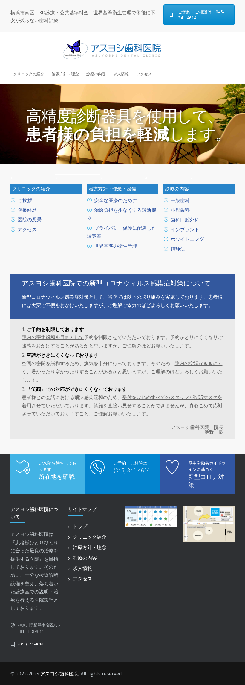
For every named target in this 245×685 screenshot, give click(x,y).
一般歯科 (180, 200)
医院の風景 (30, 219)
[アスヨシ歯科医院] (122, 49)
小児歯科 (180, 210)
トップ (80, 526)
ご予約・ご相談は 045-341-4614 (201, 15)
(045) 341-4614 (132, 470)
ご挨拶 (25, 200)
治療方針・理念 (65, 74)
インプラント (185, 229)
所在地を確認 (57, 476)
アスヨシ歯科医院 (59, 673)
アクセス (144, 74)
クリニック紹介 (89, 536)
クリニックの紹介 (28, 74)
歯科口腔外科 (185, 219)
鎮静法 (178, 249)
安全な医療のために (115, 200)
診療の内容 (96, 74)
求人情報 (121, 74)
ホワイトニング (187, 239)
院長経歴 (27, 210)
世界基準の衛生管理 (115, 246)
